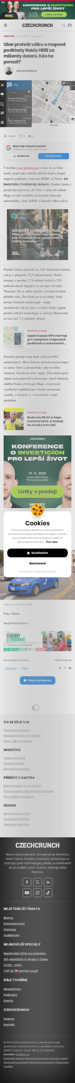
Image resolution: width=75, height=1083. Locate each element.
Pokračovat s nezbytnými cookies (37, 571)
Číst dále (52, 542)
